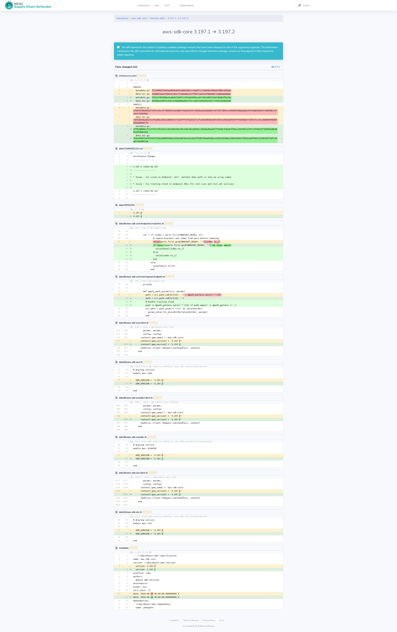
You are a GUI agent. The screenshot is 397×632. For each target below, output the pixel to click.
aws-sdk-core (139, 18)
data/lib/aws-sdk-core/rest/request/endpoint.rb (142, 276)
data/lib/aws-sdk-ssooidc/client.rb (135, 397)
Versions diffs (157, 18)
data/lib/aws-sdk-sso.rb (130, 362)
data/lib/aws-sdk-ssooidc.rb (133, 437)
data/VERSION (126, 205)
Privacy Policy (209, 620)
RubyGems (122, 18)
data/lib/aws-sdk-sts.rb (130, 512)
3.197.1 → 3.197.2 (178, 18)
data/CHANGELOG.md (131, 148)
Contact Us (174, 620)
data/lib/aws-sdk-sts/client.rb (133, 472)
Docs (221, 620)
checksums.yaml (127, 75)
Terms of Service (191, 620)
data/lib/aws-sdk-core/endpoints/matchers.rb (141, 223)
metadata (123, 547)
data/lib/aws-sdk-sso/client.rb (133, 322)
